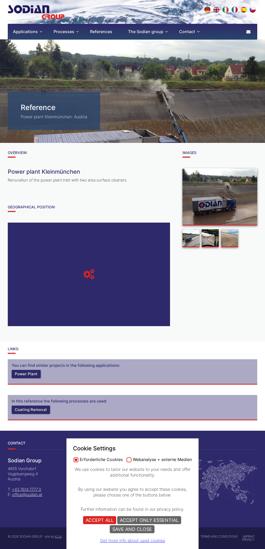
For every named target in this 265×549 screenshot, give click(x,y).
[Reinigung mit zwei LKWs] (210, 238)
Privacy (248, 539)
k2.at (58, 536)
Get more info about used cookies (132, 540)
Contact (187, 31)
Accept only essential (149, 520)
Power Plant (26, 373)
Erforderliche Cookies (101, 459)
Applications (25, 31)
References (101, 31)
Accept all (100, 520)
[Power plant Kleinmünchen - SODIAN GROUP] (219, 197)
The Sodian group (145, 31)
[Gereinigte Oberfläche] (229, 238)
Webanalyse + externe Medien (162, 459)
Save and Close (132, 529)
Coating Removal (31, 409)
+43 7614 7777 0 (26, 489)
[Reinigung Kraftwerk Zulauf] (191, 238)
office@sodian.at (27, 494)
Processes (64, 31)
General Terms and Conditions (212, 536)
